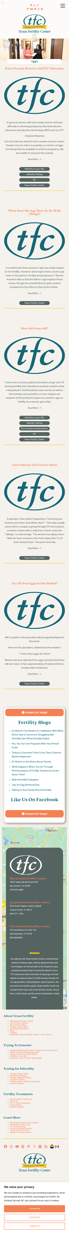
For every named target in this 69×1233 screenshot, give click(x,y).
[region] (34, 1207)
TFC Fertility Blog (17, 1127)
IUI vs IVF (14, 1101)
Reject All (34, 1226)
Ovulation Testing (17, 1080)
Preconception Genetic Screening (25, 1082)
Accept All (34, 1209)
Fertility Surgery (17, 1107)
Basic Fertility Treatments (21, 1099)
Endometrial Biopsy (18, 1076)
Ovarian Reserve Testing (20, 1078)
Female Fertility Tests (19, 1074)
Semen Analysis (17, 1083)
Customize (34, 1217)
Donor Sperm (16, 1105)
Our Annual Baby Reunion (21, 1128)
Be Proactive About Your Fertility (24, 1123)
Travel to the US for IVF (20, 1130)
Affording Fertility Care (20, 1125)
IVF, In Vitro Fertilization (20, 1103)
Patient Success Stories (20, 1132)
